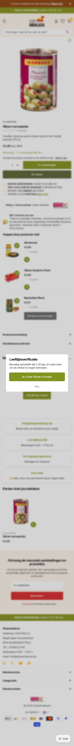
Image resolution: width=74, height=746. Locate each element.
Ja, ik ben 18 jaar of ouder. (37, 376)
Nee (37, 386)
